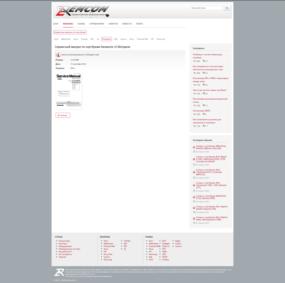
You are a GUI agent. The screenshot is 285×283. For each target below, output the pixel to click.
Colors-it (165, 246)
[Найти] (227, 8)
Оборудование (65, 246)
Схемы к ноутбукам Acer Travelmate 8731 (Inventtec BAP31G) (209, 172)
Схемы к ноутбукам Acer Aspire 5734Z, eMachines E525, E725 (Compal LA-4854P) (211, 159)
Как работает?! (65, 251)
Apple (177, 240)
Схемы (81, 23)
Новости (127, 23)
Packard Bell (142, 39)
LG (98, 39)
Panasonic (106, 39)
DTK (164, 248)
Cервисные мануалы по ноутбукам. (70, 32)
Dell (115, 39)
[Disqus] (119, 157)
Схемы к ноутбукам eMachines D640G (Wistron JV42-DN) (211, 147)
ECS (151, 259)
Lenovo (123, 39)
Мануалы (68, 23)
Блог (56, 23)
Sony (132, 39)
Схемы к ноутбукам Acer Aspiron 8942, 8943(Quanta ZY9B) (212, 218)
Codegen (166, 243)
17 (206, 126)
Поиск (139, 23)
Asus (75, 39)
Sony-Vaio (108, 254)
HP (152, 39)
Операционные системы (69, 248)
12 (206, 61)
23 (206, 94)
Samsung (161, 39)
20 (206, 73)
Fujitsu (178, 243)
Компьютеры (64, 240)
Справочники (97, 23)
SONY (165, 256)
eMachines (66, 39)
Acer (56, 39)
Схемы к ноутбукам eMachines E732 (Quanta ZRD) (211, 197)
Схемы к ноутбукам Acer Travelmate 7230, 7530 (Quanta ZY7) (211, 185)
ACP (164, 240)
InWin (164, 251)
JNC (164, 254)
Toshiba (84, 39)
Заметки (113, 23)
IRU (92, 39)
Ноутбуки (63, 243)
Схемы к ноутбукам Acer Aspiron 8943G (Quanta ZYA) (212, 207)
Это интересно (65, 254)
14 (206, 105)
